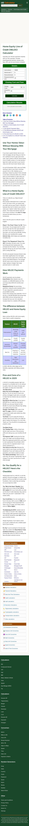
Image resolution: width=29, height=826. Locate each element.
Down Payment (7, 559)
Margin (3, 703)
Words (2, 785)
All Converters (7, 624)
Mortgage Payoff (18, 565)
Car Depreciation (8, 575)
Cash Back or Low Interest (18, 580)
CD (14, 561)
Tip (2, 688)
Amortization (7, 571)
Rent (5, 569)
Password (3, 777)
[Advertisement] (14, 27)
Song (2, 766)
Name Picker (4, 790)
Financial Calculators (10, 543)
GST (5, 557)
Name (2, 782)
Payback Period (8, 577)
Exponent (3, 720)
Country (3, 771)
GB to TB (3, 743)
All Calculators (7, 584)
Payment (16, 557)
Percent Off (4, 698)
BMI (2, 675)
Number (3, 788)
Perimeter (3, 709)
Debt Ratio (6, 555)
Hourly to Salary (8, 574)
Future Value (17, 563)
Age (2, 672)
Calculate (14, 96)
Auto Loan (6, 553)
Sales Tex (16, 571)
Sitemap (3, 811)
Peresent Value (7, 563)
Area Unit (3, 737)
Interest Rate (17, 547)
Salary (15, 575)
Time (2, 751)
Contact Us (4, 805)
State (2, 769)
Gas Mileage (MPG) (6, 686)
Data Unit (3, 754)
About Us (3, 808)
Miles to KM (4, 735)
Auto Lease (16, 553)
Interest (16, 545)
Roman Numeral (5, 740)
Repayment (16, 559)
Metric (2, 732)
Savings (6, 561)
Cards (2, 774)
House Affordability (18, 568)
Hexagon (3, 722)
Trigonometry (4, 701)
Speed (2, 683)
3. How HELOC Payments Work (11, 128)
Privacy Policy (5, 802)
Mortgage (6, 565)
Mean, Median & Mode (7, 677)
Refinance (16, 577)
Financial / (10, 9)
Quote (2, 779)
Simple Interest (7, 547)
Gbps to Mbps (5, 745)
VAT (15, 555)
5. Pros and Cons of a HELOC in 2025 (13, 134)
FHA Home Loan (8, 551)
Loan (15, 549)
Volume (3, 706)
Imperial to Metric (5, 756)
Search (20, 5)
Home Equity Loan (18, 551)
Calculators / (4, 9)
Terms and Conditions (7, 800)
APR (5, 549)
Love (2, 714)
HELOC (15, 569)
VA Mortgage (7, 568)
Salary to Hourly (17, 574)
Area (2, 680)
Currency (6, 581)
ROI (2, 664)
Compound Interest (8, 545)
